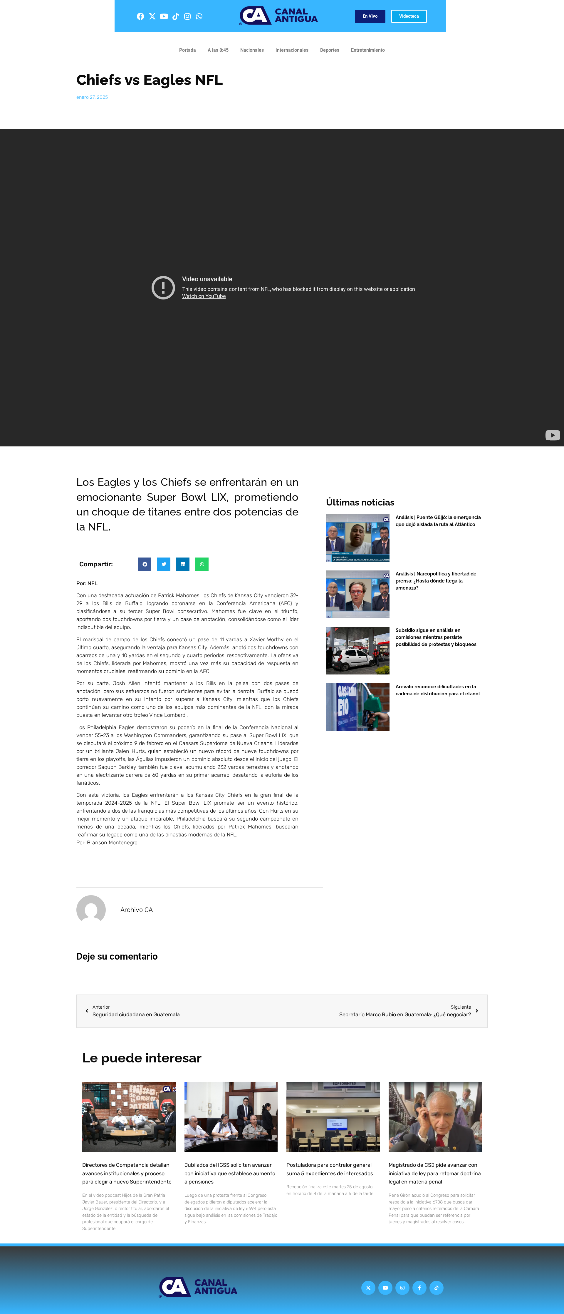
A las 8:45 (218, 50)
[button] (144, 564)
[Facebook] (140, 16)
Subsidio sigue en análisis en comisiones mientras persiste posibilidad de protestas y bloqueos (436, 637)
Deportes (329, 50)
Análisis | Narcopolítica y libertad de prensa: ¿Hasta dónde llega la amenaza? (436, 581)
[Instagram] (187, 16)
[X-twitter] (152, 16)
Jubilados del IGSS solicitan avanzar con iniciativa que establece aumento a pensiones (229, 1173)
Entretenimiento (368, 50)
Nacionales (252, 50)
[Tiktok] (176, 16)
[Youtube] (164, 16)
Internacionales (292, 50)
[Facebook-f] (419, 1288)
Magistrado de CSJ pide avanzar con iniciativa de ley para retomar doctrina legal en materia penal (435, 1173)
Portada (187, 50)
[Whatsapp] (199, 16)
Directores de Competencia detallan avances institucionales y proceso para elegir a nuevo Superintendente (127, 1173)
